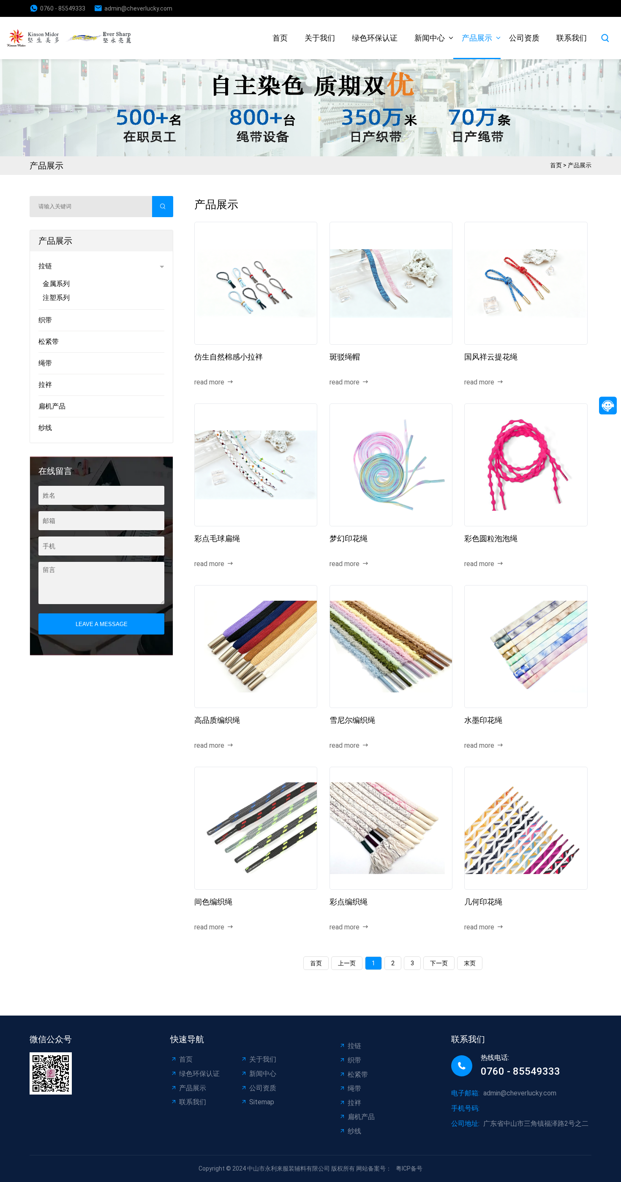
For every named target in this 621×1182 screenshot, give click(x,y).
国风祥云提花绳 (491, 356)
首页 (280, 37)
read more (209, 382)
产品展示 (477, 37)
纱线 (45, 428)
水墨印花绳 (483, 720)
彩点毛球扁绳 (217, 538)
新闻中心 (429, 37)
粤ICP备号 (409, 1168)
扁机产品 (51, 406)
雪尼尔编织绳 (352, 720)
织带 (45, 320)
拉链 (45, 266)
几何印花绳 (483, 901)
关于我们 (320, 37)
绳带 (45, 363)
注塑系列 (56, 298)
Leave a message (102, 624)
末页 (470, 963)
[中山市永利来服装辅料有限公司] (71, 38)
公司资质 (524, 37)
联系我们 (571, 37)
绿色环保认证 (375, 37)
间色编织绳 (213, 901)
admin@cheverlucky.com (138, 8)
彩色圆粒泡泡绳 (491, 538)
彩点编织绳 (349, 901)
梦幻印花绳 (349, 538)
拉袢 (45, 385)
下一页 (439, 963)
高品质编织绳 (217, 720)
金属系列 (56, 284)
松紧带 (48, 342)
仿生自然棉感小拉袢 (228, 356)
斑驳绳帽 (345, 356)
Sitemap (261, 1102)
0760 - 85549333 (62, 8)
